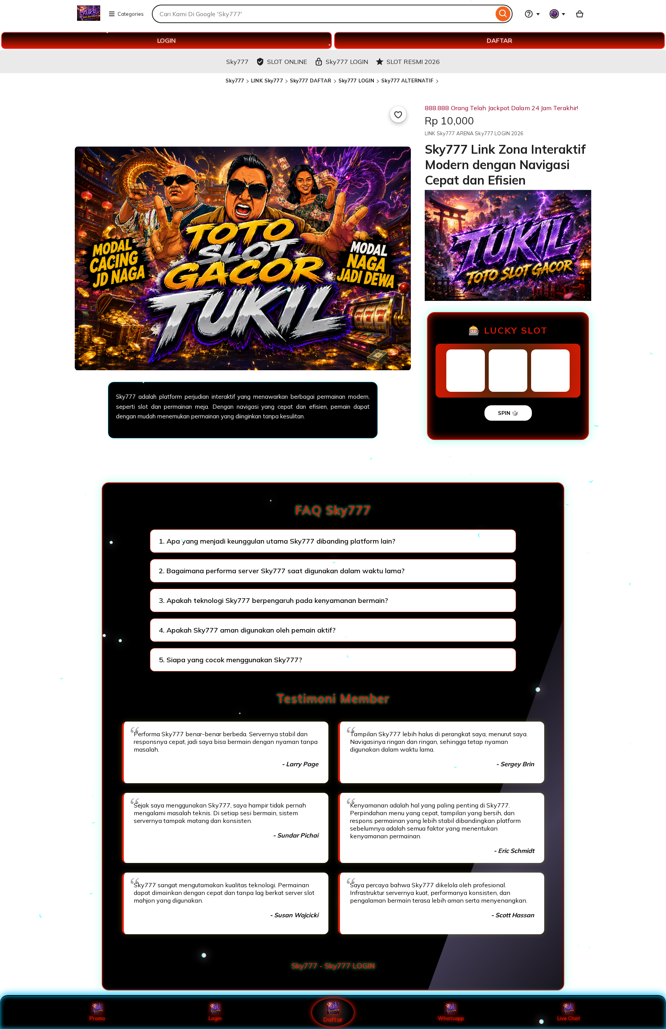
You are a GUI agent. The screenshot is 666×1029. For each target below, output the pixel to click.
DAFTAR (499, 40)
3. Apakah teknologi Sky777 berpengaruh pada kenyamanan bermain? (273, 600)
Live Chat (568, 1018)
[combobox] (323, 14)
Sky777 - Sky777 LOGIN (333, 965)
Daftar (333, 1019)
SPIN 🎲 (508, 413)
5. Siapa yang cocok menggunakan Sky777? (230, 659)
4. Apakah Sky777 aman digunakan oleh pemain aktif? (247, 630)
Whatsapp (451, 1018)
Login (215, 1018)
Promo (97, 1018)
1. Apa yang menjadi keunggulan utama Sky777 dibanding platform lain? (277, 541)
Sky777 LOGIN (356, 80)
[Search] (503, 14)
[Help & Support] (532, 14)
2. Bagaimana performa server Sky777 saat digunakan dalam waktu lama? (282, 570)
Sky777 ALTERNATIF (407, 80)
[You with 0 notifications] (557, 14)
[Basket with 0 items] (579, 14)
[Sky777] (88, 18)
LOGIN (166, 40)
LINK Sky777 (267, 80)
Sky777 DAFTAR (310, 80)
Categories (131, 14)
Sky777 (234, 80)
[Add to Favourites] (398, 114)
